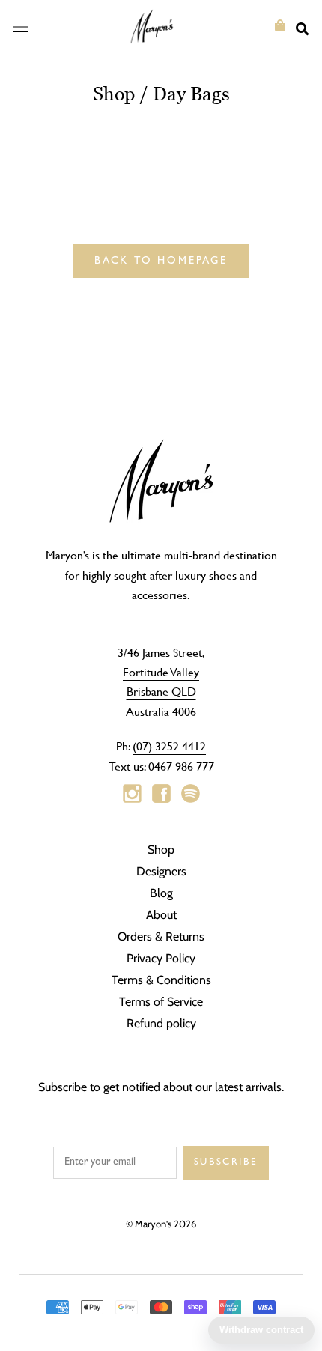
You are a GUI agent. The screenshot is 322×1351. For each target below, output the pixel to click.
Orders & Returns (161, 936)
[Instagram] (132, 794)
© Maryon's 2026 (161, 1224)
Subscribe (226, 1163)
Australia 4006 (161, 711)
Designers (161, 871)
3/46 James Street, (161, 652)
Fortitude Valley (161, 671)
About (161, 915)
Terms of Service (161, 1002)
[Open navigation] (20, 26)
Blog (161, 893)
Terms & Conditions (161, 980)
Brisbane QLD (161, 690)
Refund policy (161, 1023)
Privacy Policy (161, 958)
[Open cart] (280, 25)
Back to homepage (161, 261)
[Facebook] (161, 794)
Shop (114, 93)
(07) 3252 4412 (169, 745)
